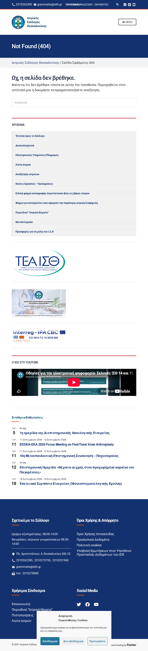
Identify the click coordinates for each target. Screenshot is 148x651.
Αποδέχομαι (50, 641)
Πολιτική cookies (89, 545)
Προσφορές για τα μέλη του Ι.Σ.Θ (35, 231)
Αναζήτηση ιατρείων (27, 174)
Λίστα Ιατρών (23, 164)
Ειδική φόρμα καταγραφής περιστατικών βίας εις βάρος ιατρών (52, 193)
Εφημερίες (101, 4)
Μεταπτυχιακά (24, 222)
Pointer (131, 645)
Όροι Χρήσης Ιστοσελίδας (95, 534)
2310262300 (24, 4)
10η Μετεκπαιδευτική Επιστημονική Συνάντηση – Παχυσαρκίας (69, 455)
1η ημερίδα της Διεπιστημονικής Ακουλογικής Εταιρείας (65, 432)
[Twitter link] (79, 604)
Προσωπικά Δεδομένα (93, 539)
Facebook (125, 4)
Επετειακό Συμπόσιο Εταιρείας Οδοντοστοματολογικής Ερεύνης (71, 483)
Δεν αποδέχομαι (73, 641)
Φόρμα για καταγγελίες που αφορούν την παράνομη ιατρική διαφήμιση (57, 202)
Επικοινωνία (21, 604)
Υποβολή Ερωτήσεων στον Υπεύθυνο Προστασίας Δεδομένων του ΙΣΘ (104, 552)
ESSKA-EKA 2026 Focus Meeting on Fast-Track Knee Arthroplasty (67, 444)
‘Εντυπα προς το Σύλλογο (30, 135)
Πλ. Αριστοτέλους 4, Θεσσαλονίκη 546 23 (43, 553)
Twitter (129, 4)
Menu (128, 22)
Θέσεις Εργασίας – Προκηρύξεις (34, 183)
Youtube (134, 4)
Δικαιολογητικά (25, 145)
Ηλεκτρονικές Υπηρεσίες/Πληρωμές (37, 155)
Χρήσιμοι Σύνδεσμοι (79, 4)
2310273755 (42, 560)
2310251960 (60, 560)
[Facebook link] (87, 604)
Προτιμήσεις (97, 641)
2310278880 (30, 573)
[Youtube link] (96, 604)
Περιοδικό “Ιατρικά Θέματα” (32, 212)
